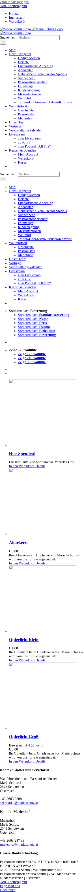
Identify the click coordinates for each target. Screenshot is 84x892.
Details (40, 466)
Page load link (10, 886)
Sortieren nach (43, 315)
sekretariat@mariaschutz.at (19, 803)
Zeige (32, 354)
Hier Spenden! (22, 453)
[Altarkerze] (46, 502)
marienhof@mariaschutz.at (19, 844)
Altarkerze (18, 542)
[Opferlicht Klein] (46, 599)
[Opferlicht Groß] (46, 696)
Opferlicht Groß (24, 736)
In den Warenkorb (21, 466)
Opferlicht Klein (24, 639)
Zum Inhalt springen (14, 2)
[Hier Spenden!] (46, 413)
